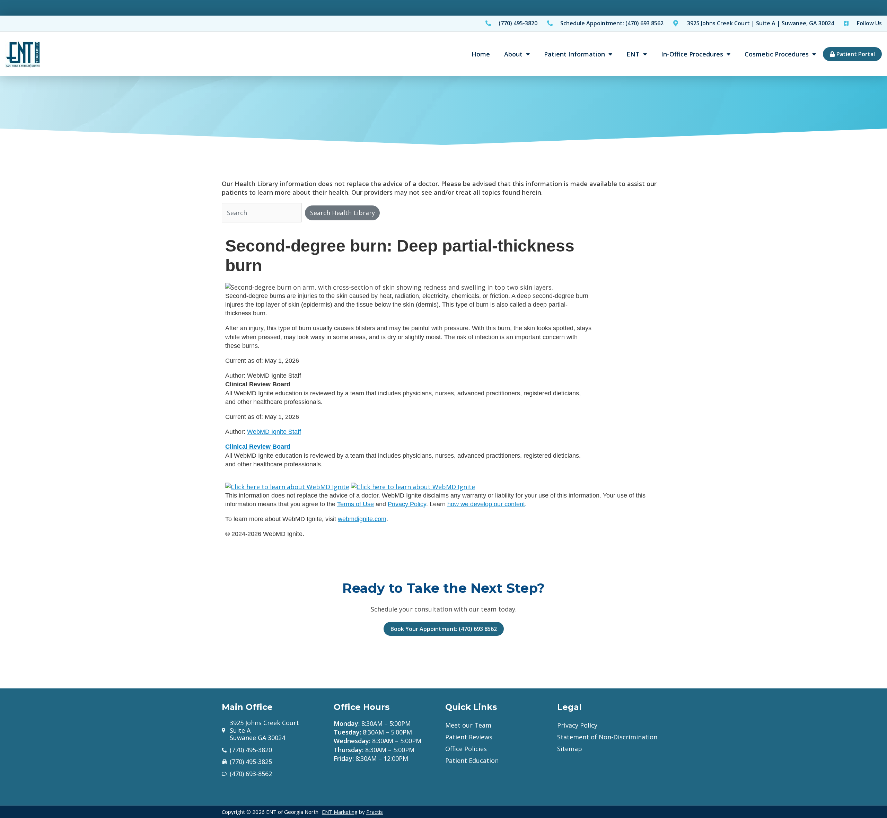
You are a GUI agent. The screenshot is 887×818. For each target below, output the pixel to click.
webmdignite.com (362, 519)
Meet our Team (468, 725)
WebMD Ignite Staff (274, 431)
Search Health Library (342, 213)
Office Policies (466, 749)
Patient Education (472, 760)
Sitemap (569, 749)
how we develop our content (486, 504)
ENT (633, 54)
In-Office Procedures (692, 54)
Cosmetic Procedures (777, 54)
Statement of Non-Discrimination (607, 737)
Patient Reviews (468, 737)
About (513, 54)
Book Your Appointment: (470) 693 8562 (443, 629)
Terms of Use (355, 504)
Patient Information (574, 54)
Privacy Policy (407, 504)
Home (481, 54)
